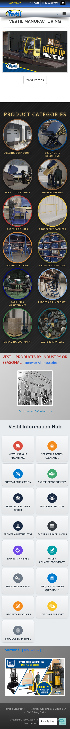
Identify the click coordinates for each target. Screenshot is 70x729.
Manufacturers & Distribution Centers (35, 411)
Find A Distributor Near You (35, 80)
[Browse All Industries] (41, 363)
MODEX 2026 (14, 3)
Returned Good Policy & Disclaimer (48, 708)
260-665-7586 (51, 3)
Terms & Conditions (15, 708)
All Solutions (31, 650)
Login (35, 3)
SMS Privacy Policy (36, 712)
